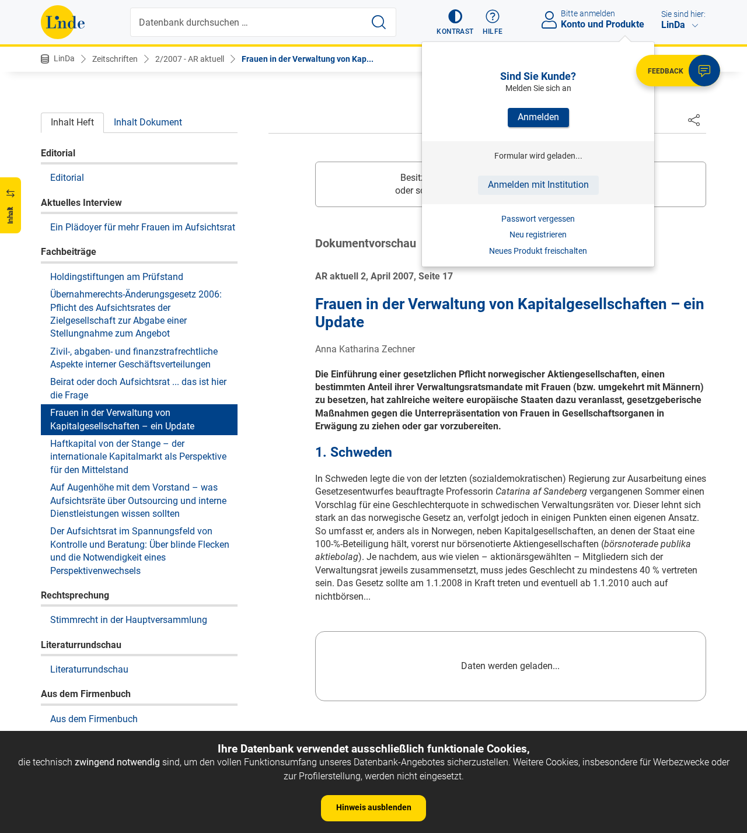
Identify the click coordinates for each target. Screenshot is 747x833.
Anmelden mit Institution (538, 184)
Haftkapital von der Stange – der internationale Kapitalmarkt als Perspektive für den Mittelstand (138, 456)
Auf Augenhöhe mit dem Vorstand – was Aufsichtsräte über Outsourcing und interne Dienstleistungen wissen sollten (138, 500)
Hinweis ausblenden (373, 807)
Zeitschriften (115, 59)
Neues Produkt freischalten (538, 251)
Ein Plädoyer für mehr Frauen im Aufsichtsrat (142, 226)
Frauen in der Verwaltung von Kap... (308, 59)
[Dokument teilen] (693, 119)
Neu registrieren (538, 234)
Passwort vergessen (538, 218)
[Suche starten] (379, 22)
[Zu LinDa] (63, 22)
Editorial (67, 177)
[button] (455, 22)
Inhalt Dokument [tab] (148, 122)
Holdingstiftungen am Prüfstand (116, 276)
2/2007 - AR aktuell (189, 59)
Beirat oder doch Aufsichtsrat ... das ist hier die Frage (138, 388)
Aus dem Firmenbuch (94, 718)
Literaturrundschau (89, 668)
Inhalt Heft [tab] (72, 122)
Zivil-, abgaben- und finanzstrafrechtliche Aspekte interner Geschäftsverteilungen (134, 357)
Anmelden (538, 117)
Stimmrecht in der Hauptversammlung (128, 619)
